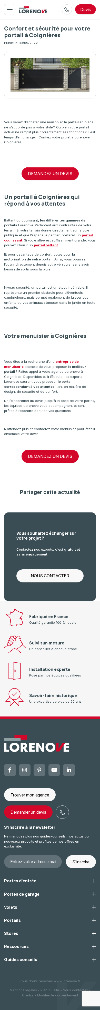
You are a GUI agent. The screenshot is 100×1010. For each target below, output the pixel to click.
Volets (10, 907)
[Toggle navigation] (9, 9)
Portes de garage (21, 894)
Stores (11, 933)
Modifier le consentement (57, 995)
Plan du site (50, 990)
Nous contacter (75, 990)
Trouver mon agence (30, 794)
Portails (12, 920)
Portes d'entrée (20, 881)
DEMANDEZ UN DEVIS (50, 173)
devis (85, 9)
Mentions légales (23, 990)
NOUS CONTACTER (50, 575)
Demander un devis (28, 812)
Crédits (28, 995)
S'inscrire (80, 861)
